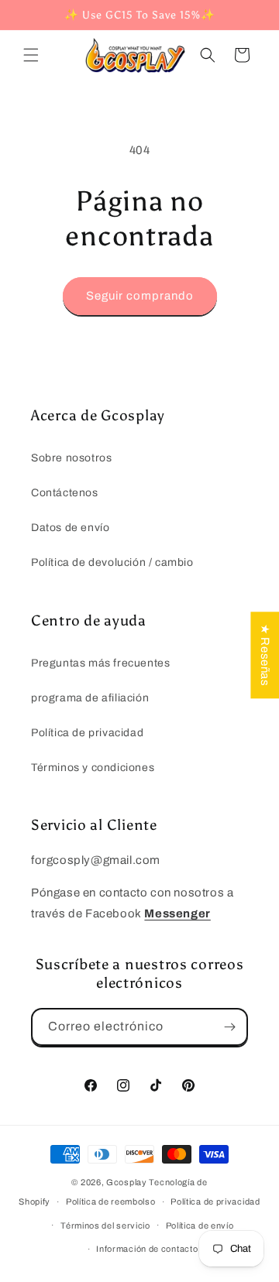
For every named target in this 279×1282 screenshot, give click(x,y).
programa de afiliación (90, 698)
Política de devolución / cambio (112, 562)
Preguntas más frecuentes (100, 663)
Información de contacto (147, 1248)
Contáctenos (64, 493)
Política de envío (200, 1225)
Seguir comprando (140, 296)
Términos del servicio (105, 1225)
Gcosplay (126, 1182)
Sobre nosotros (71, 458)
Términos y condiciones (92, 767)
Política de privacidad (87, 733)
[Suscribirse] (229, 1027)
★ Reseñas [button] (265, 655)
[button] (31, 55)
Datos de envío (70, 527)
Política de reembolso (111, 1201)
